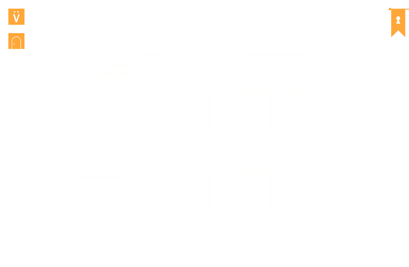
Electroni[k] (95, 108)
